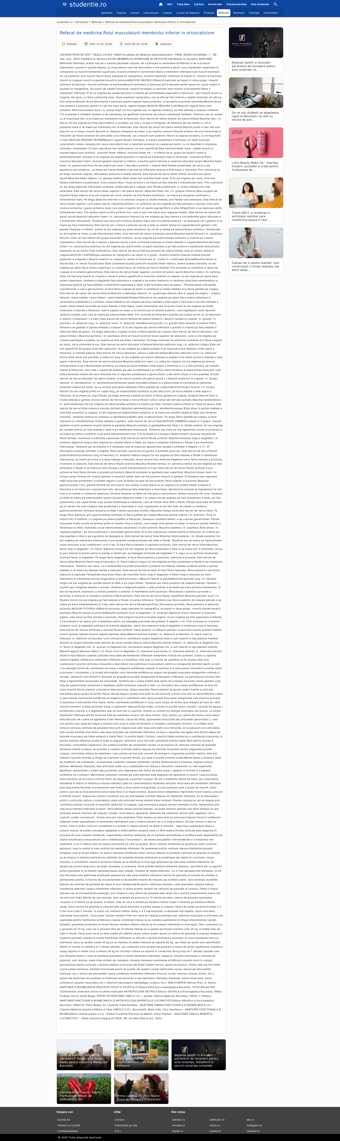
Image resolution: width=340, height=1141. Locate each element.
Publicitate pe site (126, 1125)
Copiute (121, 12)
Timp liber (183, 4)
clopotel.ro (253, 1130)
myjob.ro (177, 1130)
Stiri (170, 4)
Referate (223, 12)
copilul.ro (215, 1130)
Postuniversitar (237, 4)
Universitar (215, 4)
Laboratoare (151, 12)
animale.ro (178, 1125)
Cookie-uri (63, 1119)
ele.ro (250, 1119)
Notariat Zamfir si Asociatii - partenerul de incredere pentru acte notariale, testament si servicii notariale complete (196, 1060)
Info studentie (260, 4)
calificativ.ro (217, 1119)
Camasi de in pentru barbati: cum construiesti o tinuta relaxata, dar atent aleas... (255, 266)
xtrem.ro (214, 1125)
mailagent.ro (254, 1125)
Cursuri (135, 12)
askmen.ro (178, 1119)
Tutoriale (254, 12)
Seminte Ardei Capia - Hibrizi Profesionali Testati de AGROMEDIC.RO (80, 1095)
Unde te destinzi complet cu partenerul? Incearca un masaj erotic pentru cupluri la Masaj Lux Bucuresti (83, 1060)
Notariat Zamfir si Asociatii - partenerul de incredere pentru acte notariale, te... (254, 66)
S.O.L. (118, 1130)
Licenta (167, 12)
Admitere (106, 12)
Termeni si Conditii (68, 1125)
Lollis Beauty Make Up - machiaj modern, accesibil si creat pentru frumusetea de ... (255, 166)
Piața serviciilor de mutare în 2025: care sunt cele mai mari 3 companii (139, 1062)
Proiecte (209, 12)
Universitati (271, 12)
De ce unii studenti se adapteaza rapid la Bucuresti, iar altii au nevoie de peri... (255, 116)
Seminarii (239, 12)
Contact (120, 1119)
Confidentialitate (67, 1130)
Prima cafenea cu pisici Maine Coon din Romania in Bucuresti (139, 1097)
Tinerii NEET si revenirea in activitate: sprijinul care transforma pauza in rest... (251, 216)
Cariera (199, 4)
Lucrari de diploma (188, 12)
